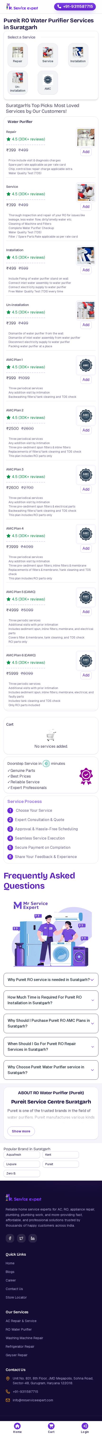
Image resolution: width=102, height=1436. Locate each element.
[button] (17, 1428)
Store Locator (16, 1297)
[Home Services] (22, 6)
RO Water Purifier (19, 1329)
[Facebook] (10, 1238)
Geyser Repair (17, 1355)
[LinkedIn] (32, 1238)
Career (11, 1280)
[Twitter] (21, 1238)
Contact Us (14, 1289)
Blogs (10, 1272)
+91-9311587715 (78, 6)
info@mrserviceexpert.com (33, 1400)
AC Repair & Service (21, 1321)
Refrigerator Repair (20, 1346)
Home (10, 1263)
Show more (21, 1131)
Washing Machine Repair (24, 1338)
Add (86, 151)
